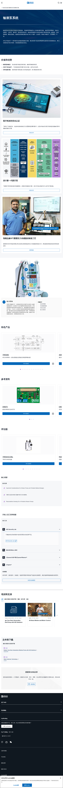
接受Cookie (27, 785)
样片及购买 (26, 363)
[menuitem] (50, 304)
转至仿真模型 (31, 580)
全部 (2, 599)
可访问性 (3, 756)
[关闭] (60, 778)
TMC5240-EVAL (8, 457)
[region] (31, 782)
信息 (27, 599)
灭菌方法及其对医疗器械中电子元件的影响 (16, 494)
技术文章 (23, 599)
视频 (19, 599)
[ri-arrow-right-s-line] (57, 615)
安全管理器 (43, 304)
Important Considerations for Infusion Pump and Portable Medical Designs (25, 488)
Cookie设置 (4, 775)
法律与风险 (4, 750)
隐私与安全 (4, 769)
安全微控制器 (43, 305)
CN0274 (5, 407)
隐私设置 (3, 763)
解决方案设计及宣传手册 (10, 599)
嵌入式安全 (43, 309)
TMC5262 (6, 355)
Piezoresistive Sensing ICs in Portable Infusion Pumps (19, 501)
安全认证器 (43, 307)
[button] (53, 363)
